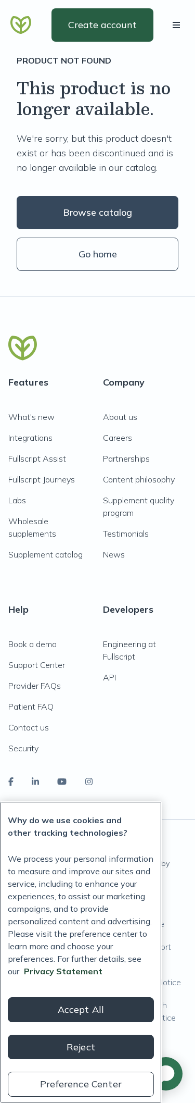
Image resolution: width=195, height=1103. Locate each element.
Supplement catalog (45, 554)
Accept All (81, 1009)
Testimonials (126, 533)
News (114, 554)
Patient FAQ (31, 706)
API (109, 677)
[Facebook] (11, 781)
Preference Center (81, 1084)
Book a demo (32, 644)
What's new (31, 417)
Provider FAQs (34, 685)
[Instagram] (89, 781)
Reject (81, 1047)
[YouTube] (62, 781)
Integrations (30, 437)
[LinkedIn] (35, 781)
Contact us (28, 727)
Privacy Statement (63, 971)
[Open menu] (178, 25)
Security (23, 748)
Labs (17, 500)
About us (120, 417)
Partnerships (126, 458)
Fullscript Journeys (41, 479)
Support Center (36, 665)
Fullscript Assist (37, 458)
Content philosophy (139, 479)
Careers (117, 437)
